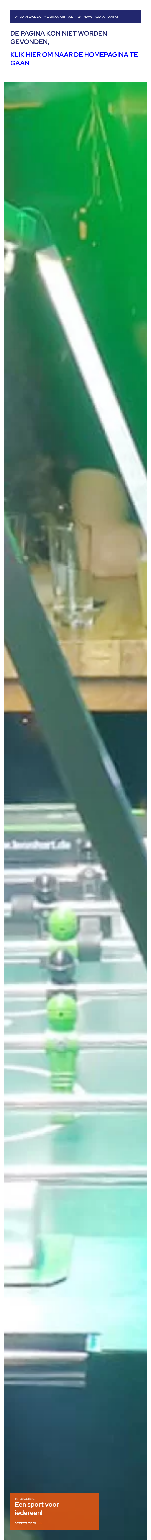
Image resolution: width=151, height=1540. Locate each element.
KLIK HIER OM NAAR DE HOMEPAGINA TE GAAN (74, 58)
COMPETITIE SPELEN (25, 1523)
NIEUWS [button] (88, 16)
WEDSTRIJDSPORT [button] (54, 16)
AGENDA (99, 16)
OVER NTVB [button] (74, 16)
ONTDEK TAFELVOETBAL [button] (28, 16)
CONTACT (112, 16)
